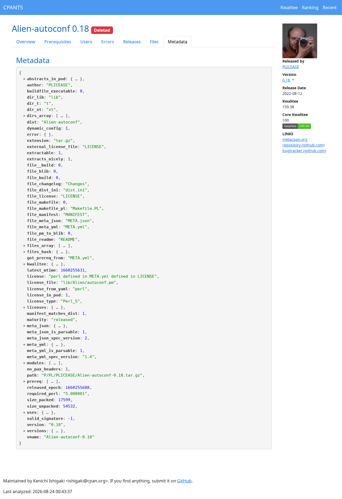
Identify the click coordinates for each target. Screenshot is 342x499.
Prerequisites (57, 42)
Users (86, 42)
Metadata (177, 42)
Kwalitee (289, 7)
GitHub (184, 481)
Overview (25, 42)
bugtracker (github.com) (304, 150)
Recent (330, 7)
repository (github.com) (303, 145)
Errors (107, 42)
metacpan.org (295, 139)
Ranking (310, 7)
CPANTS (13, 7)
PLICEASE (290, 66)
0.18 (286, 80)
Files (154, 42)
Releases (132, 42)
